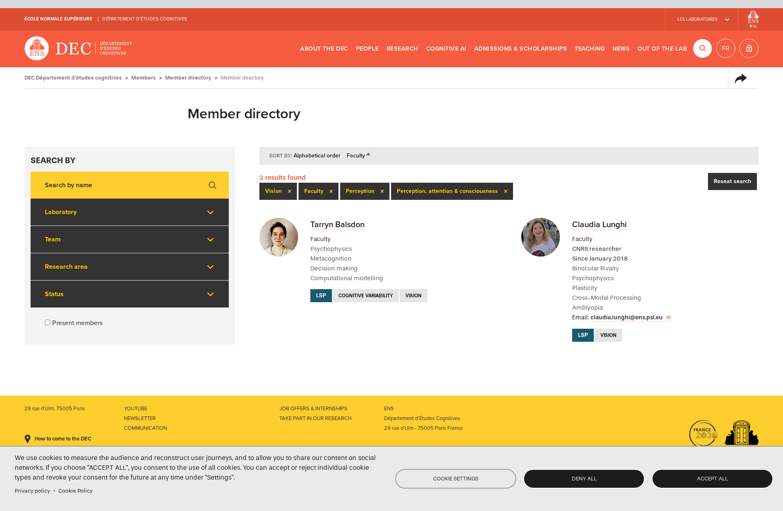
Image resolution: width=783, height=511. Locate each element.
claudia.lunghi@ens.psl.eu (627, 317)
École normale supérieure (58, 19)
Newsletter (140, 418)
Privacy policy (32, 490)
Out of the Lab (662, 48)
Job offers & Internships (313, 408)
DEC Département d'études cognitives (78, 49)
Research (402, 48)
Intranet (749, 48)
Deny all (584, 478)
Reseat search (732, 181)
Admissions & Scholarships (520, 48)
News (621, 48)
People (367, 48)
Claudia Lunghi (599, 225)
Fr (726, 48)
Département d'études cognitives (144, 19)
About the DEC (324, 48)
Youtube (135, 408)
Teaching (590, 48)
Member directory (188, 78)
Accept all (712, 478)
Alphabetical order (317, 155)
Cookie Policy (75, 490)
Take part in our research (315, 418)
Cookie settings (455, 478)
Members (143, 78)
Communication (145, 428)
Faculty (359, 155)
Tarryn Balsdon (337, 225)
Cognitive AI (446, 48)
